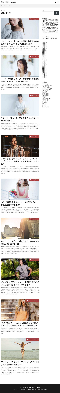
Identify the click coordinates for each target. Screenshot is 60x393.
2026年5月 (44, 46)
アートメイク (45, 83)
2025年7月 (44, 50)
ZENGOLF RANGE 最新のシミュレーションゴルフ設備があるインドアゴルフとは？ (50, 28)
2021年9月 (44, 76)
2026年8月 (44, 43)
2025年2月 (44, 55)
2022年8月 (44, 65)
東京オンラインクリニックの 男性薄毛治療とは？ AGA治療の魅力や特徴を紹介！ (50, 20)
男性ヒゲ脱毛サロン (46, 98)
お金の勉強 (44, 82)
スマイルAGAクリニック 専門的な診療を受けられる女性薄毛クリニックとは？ (50, 25)
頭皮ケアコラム (45, 106)
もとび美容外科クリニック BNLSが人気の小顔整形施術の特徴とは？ (19, 203)
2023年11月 (44, 60)
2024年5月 (44, 58)
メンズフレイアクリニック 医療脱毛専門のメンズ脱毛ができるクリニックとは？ (20, 283)
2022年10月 (44, 64)
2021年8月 (44, 77)
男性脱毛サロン (35, 136)
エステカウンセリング (47, 85)
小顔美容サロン (35, 179)
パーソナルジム (45, 90)
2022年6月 (44, 67)
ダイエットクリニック (33, 300)
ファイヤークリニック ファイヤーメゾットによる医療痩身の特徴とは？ (20, 363)
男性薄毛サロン (45, 100)
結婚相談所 (44, 102)
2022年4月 (44, 69)
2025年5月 (44, 52)
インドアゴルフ (45, 84)
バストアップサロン (46, 89)
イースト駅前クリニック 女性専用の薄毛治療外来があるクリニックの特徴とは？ (20, 80)
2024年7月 (44, 56)
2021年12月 (44, 73)
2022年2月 (44, 71)
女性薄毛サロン (35, 56)
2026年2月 (44, 47)
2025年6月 (44, 51)
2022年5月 (44, 68)
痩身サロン (44, 101)
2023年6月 (44, 62)
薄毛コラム (44, 105)
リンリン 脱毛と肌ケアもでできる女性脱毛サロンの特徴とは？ (20, 119)
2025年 (8, 5)
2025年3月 (44, 54)
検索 (43, 10)
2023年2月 (44, 63)
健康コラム (44, 92)
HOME (3, 5)
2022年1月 (44, 72)
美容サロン (44, 103)
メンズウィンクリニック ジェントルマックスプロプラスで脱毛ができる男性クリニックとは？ (20, 161)
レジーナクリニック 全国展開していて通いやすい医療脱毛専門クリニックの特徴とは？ (50, 31)
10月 (13, 5)
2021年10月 (44, 75)
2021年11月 (44, 74)
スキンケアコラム (46, 87)
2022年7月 (44, 66)
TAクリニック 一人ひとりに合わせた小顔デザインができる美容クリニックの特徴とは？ (19, 324)
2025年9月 (44, 49)
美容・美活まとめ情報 (8, 2)
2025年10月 (44, 48)
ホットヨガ (44, 91)
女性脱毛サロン (35, 19)
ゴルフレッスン (45, 86)
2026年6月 (44, 45)
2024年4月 (44, 59)
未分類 (43, 97)
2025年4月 (44, 53)
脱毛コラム (44, 104)
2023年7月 (44, 61)
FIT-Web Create (30, 389)
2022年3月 (44, 70)
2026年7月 (44, 44)
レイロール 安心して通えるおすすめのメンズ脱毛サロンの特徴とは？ (20, 242)
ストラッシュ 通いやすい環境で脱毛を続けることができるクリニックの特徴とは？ (20, 42)
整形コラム (44, 96)
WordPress (44, 389)
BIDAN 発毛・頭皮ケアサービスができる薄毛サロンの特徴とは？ (50, 23)
